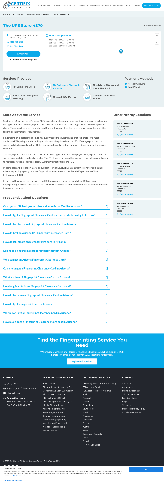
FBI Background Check (100, 5)
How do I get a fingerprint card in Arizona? (28, 304)
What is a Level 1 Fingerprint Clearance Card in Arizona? (36, 277)
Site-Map (126, 405)
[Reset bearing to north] (157, 42)
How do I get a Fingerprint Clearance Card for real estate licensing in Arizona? (49, 215)
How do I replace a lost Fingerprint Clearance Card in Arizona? (40, 224)
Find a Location (151, 5)
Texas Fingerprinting (53, 412)
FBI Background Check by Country (99, 383)
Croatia (86, 423)
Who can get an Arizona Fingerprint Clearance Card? (34, 259)
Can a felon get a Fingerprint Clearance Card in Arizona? (36, 268)
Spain (85, 394)
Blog (124, 401)
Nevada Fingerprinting (54, 427)
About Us (126, 383)
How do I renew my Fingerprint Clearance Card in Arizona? (38, 295)
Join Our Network (130, 394)
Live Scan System (130, 398)
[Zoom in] (157, 35)
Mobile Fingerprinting (53, 405)
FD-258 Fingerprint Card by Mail (58, 401)
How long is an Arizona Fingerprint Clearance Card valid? (37, 286)
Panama (87, 401)
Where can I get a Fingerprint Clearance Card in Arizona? (37, 313)
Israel (85, 430)
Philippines (88, 416)
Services (136, 5)
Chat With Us (13, 393)
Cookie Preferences (131, 412)
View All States (50, 430)
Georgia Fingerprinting (54, 416)
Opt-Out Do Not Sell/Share (13, 480)
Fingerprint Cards (121, 5)
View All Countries (91, 445)
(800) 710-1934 (14, 383)
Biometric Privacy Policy (133, 409)
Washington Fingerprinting (56, 423)
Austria (86, 427)
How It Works (44, 5)
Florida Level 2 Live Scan (54, 394)
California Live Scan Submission (58, 391)
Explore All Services (82, 361)
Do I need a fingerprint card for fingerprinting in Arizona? (36, 250)
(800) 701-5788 (16, 42)
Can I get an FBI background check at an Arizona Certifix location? (42, 206)
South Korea (88, 409)
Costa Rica (88, 405)
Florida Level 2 (81, 5)
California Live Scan (62, 5)
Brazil (85, 412)
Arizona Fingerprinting (54, 409)
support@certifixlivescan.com (21, 388)
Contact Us (127, 387)
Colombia (87, 420)
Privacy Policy (43, 461)
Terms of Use (54, 461)
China (85, 438)
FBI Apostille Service (92, 387)
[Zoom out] (157, 39)
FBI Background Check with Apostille (66, 87)
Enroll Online (23, 54)
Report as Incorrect (153, 25)
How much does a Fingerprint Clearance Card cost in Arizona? (40, 321)
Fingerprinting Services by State (58, 387)
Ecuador (87, 441)
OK (146, 469)
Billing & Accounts (131, 391)
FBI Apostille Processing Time (97, 391)
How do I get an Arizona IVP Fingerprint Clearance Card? (37, 233)
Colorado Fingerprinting (54, 420)
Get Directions (16, 46)
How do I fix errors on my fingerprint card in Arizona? (34, 241)
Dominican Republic (92, 434)
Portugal (87, 398)
